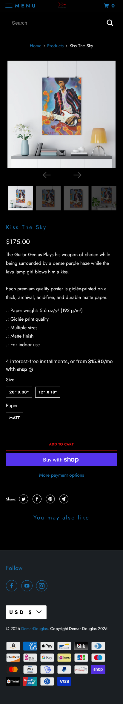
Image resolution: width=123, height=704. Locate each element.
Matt (14, 417)
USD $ (21, 612)
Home (35, 45)
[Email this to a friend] (63, 498)
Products (55, 45)
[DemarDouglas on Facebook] (13, 585)
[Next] (77, 174)
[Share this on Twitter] (23, 498)
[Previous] (46, 174)
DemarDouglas (34, 628)
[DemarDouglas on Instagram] (43, 585)
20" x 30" (19, 392)
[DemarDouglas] (61, 6)
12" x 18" (48, 392)
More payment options (61, 475)
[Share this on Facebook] (36, 498)
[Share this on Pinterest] (49, 498)
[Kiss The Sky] (61, 114)
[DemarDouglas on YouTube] (28, 585)
